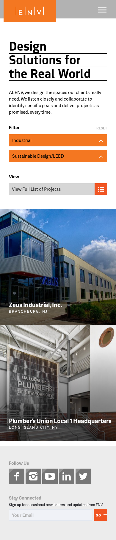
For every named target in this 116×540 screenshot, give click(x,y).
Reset (101, 128)
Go (98, 515)
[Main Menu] (102, 9)
